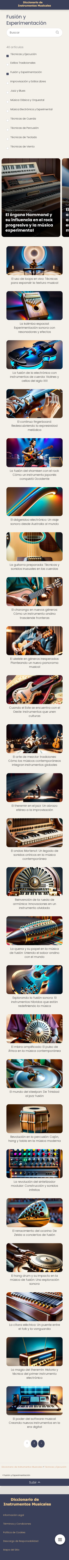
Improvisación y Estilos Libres (28, 81)
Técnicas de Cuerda (23, 118)
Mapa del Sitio (11, 1549)
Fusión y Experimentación (26, 72)
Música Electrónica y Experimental (31, 109)
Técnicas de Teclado (23, 137)
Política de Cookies (14, 1532)
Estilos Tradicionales (22, 63)
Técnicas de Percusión (24, 128)
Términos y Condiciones (17, 1523)
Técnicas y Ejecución (23, 54)
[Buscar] (56, 31)
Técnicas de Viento (22, 146)
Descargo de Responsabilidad (20, 1541)
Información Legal (13, 1515)
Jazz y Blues (17, 91)
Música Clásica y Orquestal (27, 100)
